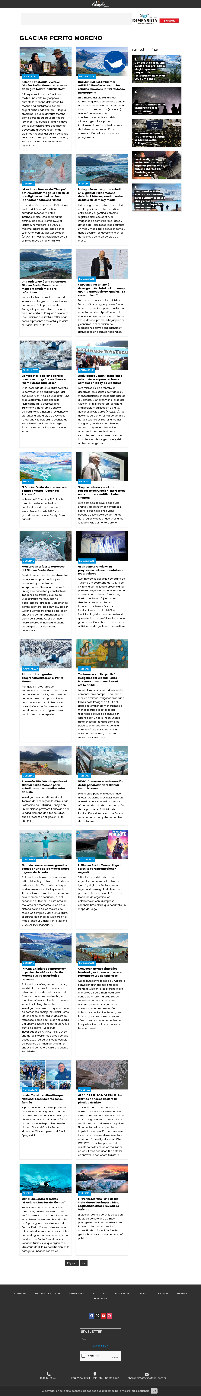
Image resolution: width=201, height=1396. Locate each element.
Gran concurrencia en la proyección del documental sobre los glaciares (101, 570)
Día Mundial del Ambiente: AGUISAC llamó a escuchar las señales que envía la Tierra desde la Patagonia (101, 87)
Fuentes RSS (76, 1293)
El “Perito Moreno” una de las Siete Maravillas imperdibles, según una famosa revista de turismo (98, 1204)
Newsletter (91, 1331)
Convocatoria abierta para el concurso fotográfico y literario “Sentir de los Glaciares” (44, 379)
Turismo (28, 481)
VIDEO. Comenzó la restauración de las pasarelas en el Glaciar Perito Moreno (100, 785)
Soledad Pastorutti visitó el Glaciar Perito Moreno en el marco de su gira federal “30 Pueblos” (45, 85)
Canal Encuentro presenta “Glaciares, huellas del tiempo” (44, 1200)
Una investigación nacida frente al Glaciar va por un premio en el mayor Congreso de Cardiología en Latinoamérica (149, 167)
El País (27, 1193)
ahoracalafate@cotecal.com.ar (147, 1378)
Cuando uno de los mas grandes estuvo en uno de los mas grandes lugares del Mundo (45, 868)
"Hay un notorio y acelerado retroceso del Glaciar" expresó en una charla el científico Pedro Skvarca (101, 492)
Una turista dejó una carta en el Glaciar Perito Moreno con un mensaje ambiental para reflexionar (44, 287)
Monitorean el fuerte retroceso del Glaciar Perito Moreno (43, 568)
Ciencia (84, 184)
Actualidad (86, 859)
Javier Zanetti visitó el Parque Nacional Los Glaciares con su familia (42, 1098)
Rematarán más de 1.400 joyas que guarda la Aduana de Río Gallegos (149, 138)
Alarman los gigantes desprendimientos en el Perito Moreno (42, 677)
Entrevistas (122, 1293)
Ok (154, 1391)
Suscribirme (100, 1346)
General (28, 184)
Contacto (20, 1293)
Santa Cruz (86, 370)
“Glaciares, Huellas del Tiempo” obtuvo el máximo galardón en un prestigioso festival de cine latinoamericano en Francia (45, 194)
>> (83, 1263)
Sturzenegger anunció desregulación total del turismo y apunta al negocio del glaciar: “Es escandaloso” (101, 290)
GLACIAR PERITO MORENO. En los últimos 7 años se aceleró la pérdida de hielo (100, 1098)
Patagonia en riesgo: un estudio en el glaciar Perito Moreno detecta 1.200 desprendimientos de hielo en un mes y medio (100, 194)
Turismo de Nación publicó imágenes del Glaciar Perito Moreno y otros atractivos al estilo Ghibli (98, 679)
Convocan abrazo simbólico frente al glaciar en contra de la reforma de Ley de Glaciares (100, 972)
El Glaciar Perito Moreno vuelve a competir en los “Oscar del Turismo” (44, 490)
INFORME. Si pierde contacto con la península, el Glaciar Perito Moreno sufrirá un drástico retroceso (44, 974)
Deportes (29, 859)
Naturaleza (86, 76)
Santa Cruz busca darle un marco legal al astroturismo (149, 108)
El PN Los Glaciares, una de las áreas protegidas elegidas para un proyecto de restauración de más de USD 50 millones (150, 71)
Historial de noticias (47, 1293)
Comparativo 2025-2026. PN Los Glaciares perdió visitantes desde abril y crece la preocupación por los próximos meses (149, 199)
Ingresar (102, 1298)
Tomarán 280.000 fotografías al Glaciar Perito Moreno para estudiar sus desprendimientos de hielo (44, 787)
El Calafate (30, 76)
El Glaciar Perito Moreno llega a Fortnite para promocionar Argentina (100, 868)
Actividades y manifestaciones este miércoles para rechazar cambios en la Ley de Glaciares (100, 379)
